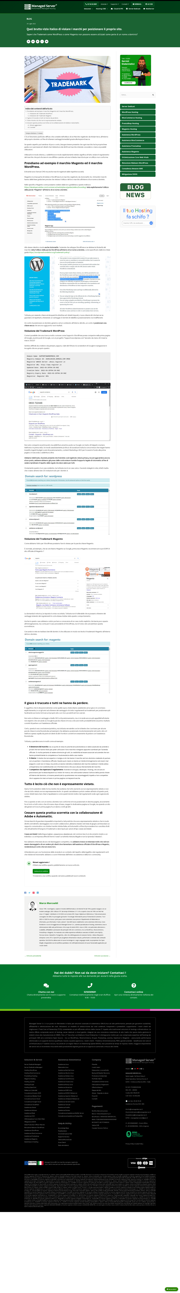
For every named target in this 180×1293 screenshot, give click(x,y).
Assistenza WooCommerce (133, 140)
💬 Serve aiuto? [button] (171, 1289)
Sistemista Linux (63, 1067)
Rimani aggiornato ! (36, 125)
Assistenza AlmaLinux (65, 1087)
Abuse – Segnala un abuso (100, 1093)
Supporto (114, 4)
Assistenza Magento (130, 151)
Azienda (103, 4)
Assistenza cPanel (30, 1107)
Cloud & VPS (118, 9)
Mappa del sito (96, 1090)
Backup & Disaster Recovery (101, 1073)
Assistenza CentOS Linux (66, 1079)
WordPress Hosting (130, 112)
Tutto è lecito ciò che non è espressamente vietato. (44, 120)
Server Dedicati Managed (32, 1064)
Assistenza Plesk (29, 1113)
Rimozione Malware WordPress (135, 163)
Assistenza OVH (29, 1116)
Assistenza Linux (63, 1064)
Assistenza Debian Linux (66, 1076)
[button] (28, 41)
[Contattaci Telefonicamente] (90, 985)
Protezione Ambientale (99, 1076)
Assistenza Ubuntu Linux (66, 1073)
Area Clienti (62, 1142)
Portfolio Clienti (97, 1079)
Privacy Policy (130, 1144)
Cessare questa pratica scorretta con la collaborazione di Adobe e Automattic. (53, 123)
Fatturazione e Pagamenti (100, 1084)
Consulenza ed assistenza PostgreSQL (70, 1116)
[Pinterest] (33, 892)
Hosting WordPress (30, 1070)
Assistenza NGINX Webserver (67, 1093)
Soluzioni (87, 9)
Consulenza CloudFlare (31, 1105)
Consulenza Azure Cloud (32, 1099)
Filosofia (94, 1064)
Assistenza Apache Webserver (68, 1096)
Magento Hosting (129, 129)
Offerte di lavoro (97, 1087)
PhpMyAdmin (62, 1131)
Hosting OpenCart (30, 1087)
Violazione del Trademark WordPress (41, 113)
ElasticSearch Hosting (31, 1142)
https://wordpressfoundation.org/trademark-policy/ (49, 252)
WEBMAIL (138, 4)
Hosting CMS (101, 9)
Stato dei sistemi (63, 1145)
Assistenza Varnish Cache (66, 1102)
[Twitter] (29, 892)
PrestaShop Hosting (130, 123)
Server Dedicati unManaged (33, 1067)
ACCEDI (150, 4)
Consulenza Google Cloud (32, 1102)
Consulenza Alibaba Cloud (32, 1096)
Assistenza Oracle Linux (65, 1082)
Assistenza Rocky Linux (65, 1084)
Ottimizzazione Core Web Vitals (135, 157)
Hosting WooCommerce (32, 1073)
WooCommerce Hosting (132, 118)
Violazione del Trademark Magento (40, 116)
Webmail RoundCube (65, 1139)
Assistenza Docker (64, 1110)
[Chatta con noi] (46, 985)
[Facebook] (25, 892)
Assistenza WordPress (131, 135)
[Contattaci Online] (133, 985)
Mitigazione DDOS (129, 174)
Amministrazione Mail (65, 1134)
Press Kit (95, 1096)
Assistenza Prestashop (131, 146)
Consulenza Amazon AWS (132, 168)
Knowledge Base (63, 1128)
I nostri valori (96, 1067)
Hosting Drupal (29, 1084)
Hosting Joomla (29, 1082)
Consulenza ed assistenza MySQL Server (71, 1113)
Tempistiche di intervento (100, 1082)
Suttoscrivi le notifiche (41, 871)
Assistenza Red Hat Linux (66, 1070)
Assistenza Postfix (64, 1107)
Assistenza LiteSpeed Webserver (68, 1099)
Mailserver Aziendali (30, 1090)
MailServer (150, 9)
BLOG (29, 18)
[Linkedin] (38, 892)
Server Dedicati (134, 9)
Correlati (32, 127)
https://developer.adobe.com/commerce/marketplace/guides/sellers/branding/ (55, 187)
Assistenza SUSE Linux (65, 1090)
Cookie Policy (139, 1144)
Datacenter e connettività (100, 1070)
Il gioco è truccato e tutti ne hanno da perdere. (42, 118)
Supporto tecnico (63, 1137)
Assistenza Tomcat (64, 1105)
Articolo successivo (102, 956)
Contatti (124, 4)
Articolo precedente (33, 956)
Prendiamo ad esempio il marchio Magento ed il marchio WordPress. (50, 111)
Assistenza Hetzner (30, 1110)
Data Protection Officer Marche (34, 1125)
